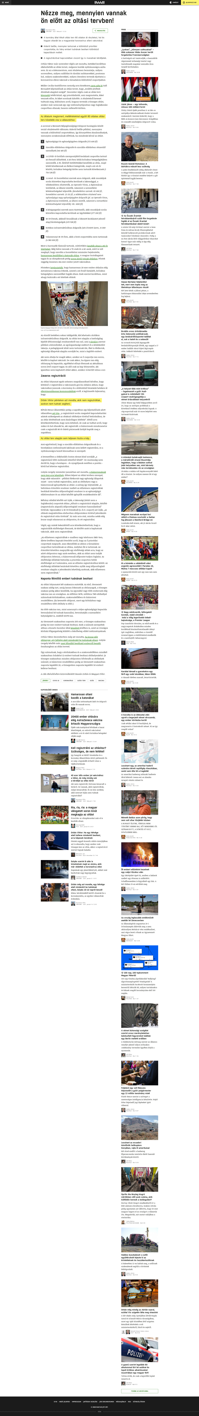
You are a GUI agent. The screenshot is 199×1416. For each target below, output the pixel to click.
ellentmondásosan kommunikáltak (58, 391)
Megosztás (101, 31)
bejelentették (56, 267)
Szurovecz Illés (50, 30)
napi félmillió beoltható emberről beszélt (81, 643)
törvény (94, 341)
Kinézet (175, 2)
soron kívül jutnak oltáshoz (84, 258)
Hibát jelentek (64, 1402)
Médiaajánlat (121, 1402)
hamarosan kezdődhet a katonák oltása (60, 255)
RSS (129, 1402)
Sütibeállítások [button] (139, 1402)
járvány (49, 31)
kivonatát (45, 95)
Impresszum (76, 1402)
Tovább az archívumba (139, 1391)
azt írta (55, 413)
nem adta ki (96, 85)
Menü (7, 2)
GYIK (55, 1402)
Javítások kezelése (90, 1402)
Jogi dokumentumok (107, 1402)
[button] (45, 680)
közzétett (75, 627)
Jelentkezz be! (191, 2)
